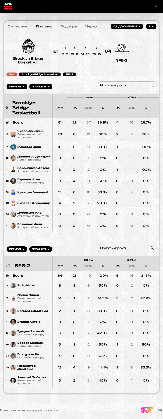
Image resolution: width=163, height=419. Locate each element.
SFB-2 (121, 60)
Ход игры (69, 26)
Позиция (39, 86)
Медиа (91, 26)
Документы (127, 26)
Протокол (44, 26)
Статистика (18, 26)
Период (15, 86)
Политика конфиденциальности (29, 410)
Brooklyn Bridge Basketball (28, 60)
